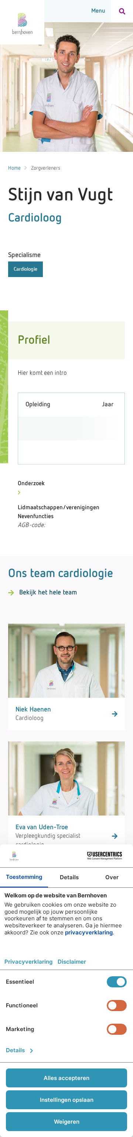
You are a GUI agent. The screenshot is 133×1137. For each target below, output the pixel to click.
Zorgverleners (45, 168)
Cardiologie (25, 269)
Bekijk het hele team (48, 592)
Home (14, 168)
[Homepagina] (22, 22)
